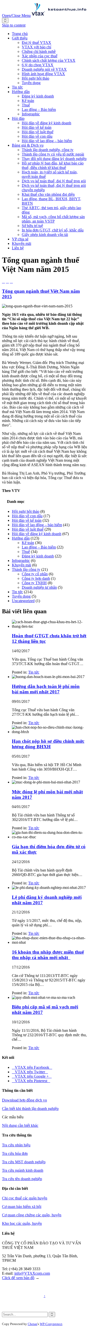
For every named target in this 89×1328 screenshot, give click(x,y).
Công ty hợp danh (36, 578)
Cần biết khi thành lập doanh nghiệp (30, 1108)
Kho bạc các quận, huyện (22, 1223)
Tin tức (17, 592)
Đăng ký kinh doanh (38, 556)
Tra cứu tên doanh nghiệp (22, 1179)
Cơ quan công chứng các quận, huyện (31, 1215)
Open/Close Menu (16, 15)
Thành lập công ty (26, 569)
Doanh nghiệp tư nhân (39, 587)
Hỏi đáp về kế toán (27, 520)
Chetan (32, 1324)
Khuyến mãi (21, 565)
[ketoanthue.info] (59, 15)
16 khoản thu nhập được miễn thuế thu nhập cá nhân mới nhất (48, 954)
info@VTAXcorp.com (32, 1273)
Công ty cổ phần (35, 574)
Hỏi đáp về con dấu (27, 516)
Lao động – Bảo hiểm (39, 547)
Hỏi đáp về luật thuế (28, 529)
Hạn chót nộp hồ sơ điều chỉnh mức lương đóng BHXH (48, 744)
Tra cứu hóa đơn (15, 1153)
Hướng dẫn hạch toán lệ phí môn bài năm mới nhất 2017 (46, 689)
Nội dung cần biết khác (20, 1125)
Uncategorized (23, 601)
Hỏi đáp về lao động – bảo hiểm (37, 525)
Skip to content (13, 25)
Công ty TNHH (34, 583)
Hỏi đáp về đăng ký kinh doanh (36, 534)
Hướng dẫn (21, 538)
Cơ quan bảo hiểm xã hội (21, 1206)
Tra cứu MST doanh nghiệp (23, 1162)
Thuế (26, 552)
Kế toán (28, 543)
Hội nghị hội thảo (25, 511)
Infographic (21, 560)
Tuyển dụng (21, 596)
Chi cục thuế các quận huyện (24, 1198)
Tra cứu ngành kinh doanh (22, 1170)
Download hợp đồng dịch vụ (24, 1100)
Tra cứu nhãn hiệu (16, 1145)
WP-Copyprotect (51, 1324)
